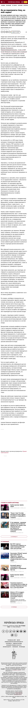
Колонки (20, 5)
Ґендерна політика (17, 643)
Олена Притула (18, 693)
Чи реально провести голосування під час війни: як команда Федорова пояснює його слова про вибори (18, 585)
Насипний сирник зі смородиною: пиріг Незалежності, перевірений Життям (18, 568)
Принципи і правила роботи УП (13, 645)
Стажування (15, 646)
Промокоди (22, 646)
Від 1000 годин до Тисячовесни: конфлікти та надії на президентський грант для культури (18, 546)
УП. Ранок (14, 5)
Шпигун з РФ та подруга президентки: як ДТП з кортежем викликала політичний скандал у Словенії (17, 595)
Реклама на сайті (12, 640)
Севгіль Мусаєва (18, 692)
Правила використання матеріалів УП (14, 641)
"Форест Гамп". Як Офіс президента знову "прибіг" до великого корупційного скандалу (18, 515)
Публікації (8, 5)
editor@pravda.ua (18, 694)
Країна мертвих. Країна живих (17, 505)
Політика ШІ (9, 643)
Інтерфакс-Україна (16, 669)
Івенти (18, 640)
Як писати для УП (7, 646)
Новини (3, 5)
